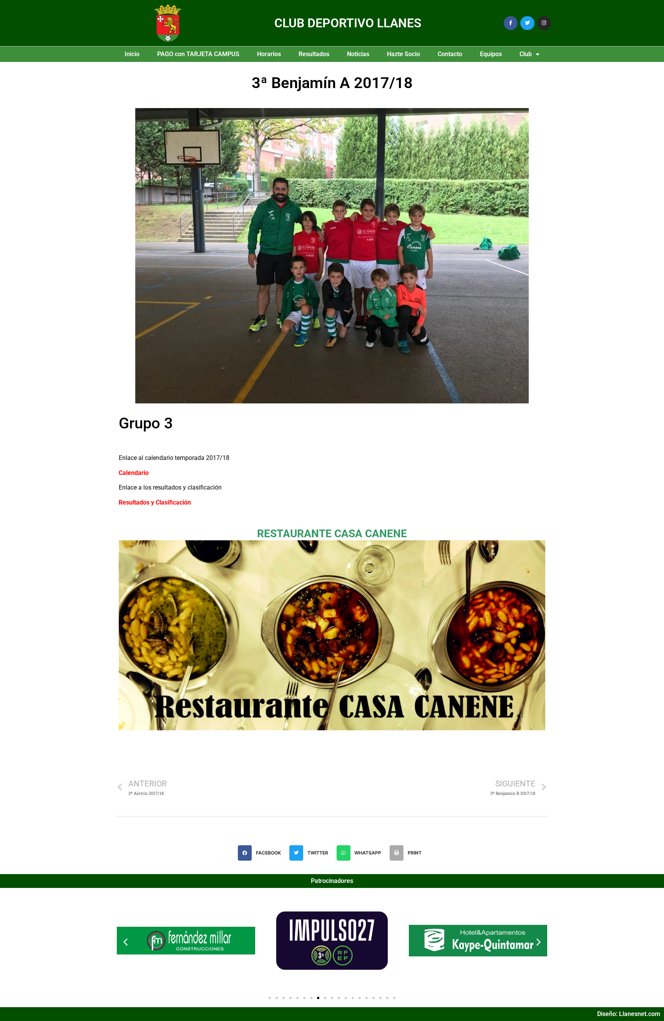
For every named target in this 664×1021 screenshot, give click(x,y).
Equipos (491, 54)
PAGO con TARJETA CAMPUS (198, 54)
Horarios (269, 54)
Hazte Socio (403, 54)
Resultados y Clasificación (155, 502)
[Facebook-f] (511, 23)
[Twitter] (527, 23)
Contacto (450, 54)
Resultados (314, 54)
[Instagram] (544, 23)
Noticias (358, 54)
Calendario (134, 472)
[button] (262, 853)
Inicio (131, 54)
